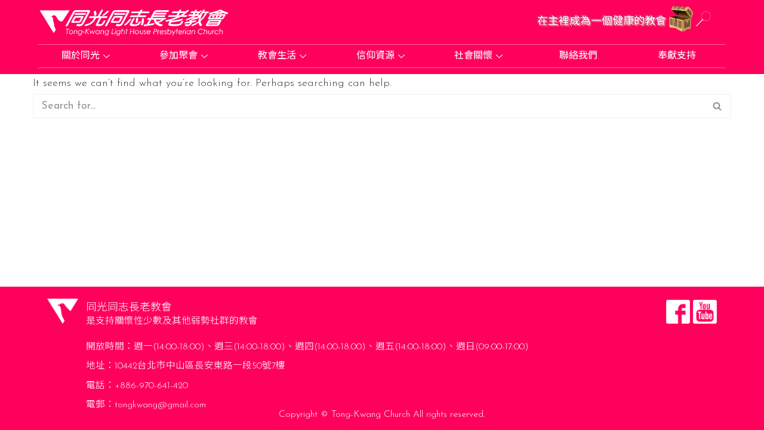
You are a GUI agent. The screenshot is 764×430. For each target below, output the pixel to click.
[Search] (717, 106)
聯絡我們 (578, 56)
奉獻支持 (677, 56)
